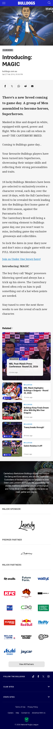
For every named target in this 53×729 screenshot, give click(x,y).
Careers (10, 713)
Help (17, 713)
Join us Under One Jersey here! (21, 259)
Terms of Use (20, 707)
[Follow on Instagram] (48, 676)
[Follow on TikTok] (33, 676)
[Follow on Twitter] (43, 676)
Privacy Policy (33, 707)
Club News (7, 50)
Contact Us (25, 713)
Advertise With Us (38, 713)
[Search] (49, 3)
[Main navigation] (3, 3)
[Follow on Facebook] (38, 676)
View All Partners (26, 664)
